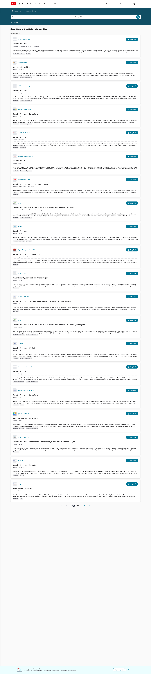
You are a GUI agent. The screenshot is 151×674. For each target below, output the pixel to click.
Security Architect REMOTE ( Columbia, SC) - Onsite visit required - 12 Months (44, 207)
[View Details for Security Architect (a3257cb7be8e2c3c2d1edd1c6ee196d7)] (75, 93)
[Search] (138, 17)
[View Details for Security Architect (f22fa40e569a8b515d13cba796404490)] (75, 233)
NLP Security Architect (22, 67)
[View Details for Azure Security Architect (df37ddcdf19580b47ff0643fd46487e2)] (75, 491)
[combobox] (40, 17)
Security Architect (20, 44)
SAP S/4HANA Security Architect (26, 418)
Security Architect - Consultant (25, 114)
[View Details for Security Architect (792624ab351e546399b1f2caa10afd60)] (75, 46)
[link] (61, 506)
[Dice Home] (13, 3)
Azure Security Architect (22, 488)
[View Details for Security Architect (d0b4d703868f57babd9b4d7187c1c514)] (75, 140)
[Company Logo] (15, 39)
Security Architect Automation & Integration (30, 184)
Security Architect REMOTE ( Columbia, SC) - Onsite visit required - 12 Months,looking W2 (49, 324)
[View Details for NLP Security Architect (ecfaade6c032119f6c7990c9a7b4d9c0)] (75, 69)
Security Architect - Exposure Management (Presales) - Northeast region (42, 301)
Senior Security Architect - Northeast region (30, 278)
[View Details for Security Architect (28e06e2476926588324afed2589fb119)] (75, 163)
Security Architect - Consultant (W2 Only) (29, 254)
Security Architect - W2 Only (24, 348)
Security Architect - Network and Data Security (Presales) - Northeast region (44, 442)
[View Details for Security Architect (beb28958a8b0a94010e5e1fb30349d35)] (75, 374)
